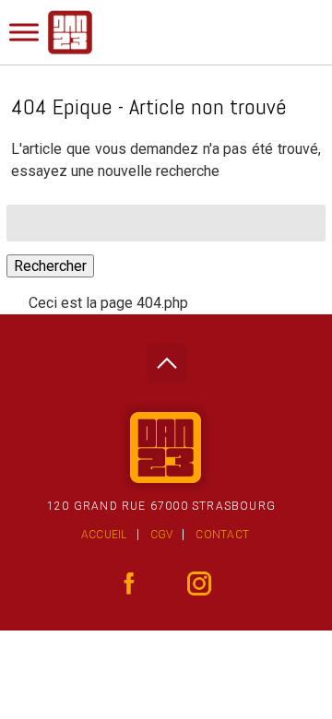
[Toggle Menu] (24, 32)
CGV (161, 534)
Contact (222, 534)
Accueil (104, 534)
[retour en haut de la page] (166, 358)
